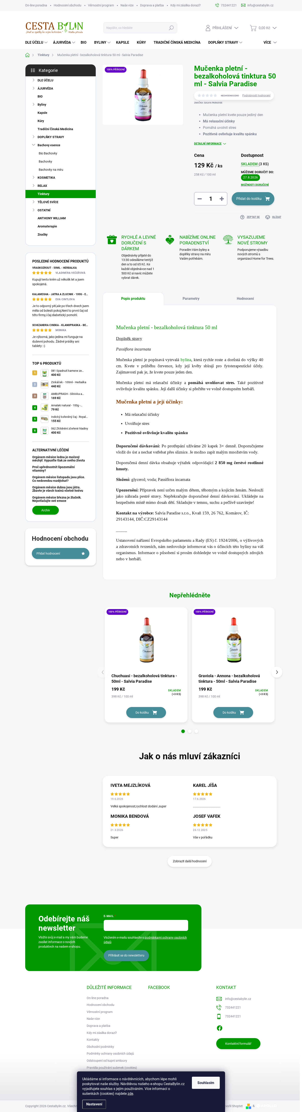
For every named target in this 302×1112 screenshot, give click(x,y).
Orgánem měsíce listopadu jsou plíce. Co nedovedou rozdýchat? (58, 478)
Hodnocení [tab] (245, 298)
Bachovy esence (49, 145)
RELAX (42, 186)
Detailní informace (208, 143)
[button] (183, 731)
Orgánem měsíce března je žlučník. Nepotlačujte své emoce (56, 499)
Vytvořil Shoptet (232, 1106)
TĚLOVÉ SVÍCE (48, 202)
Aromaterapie (47, 226)
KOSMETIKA (46, 177)
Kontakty (93, 1039)
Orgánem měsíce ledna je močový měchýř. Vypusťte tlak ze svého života (58, 458)
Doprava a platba (152, 5)
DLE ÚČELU (45, 80)
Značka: (208, 102)
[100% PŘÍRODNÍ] (146, 640)
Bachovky (45, 161)
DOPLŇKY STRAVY (51, 137)
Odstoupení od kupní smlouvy (107, 1060)
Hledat (171, 28)
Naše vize (127, 5)
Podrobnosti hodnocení (256, 95)
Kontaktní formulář (238, 1043)
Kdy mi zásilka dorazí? (185, 5)
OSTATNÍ (44, 210)
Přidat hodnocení (48, 553)
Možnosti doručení (255, 184)
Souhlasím (205, 1083)
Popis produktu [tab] (133, 298)
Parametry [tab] (191, 298)
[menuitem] (37, 42)
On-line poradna (36, 5)
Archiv (45, 510)
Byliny (42, 104)
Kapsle (42, 112)
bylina (186, 359)
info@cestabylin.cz (238, 999)
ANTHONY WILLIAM (52, 218)
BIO (40, 96)
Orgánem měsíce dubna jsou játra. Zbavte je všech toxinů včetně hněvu (57, 489)
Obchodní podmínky (100, 1046)
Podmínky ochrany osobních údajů (110, 1053)
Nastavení (94, 1104)
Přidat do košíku (249, 199)
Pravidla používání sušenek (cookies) (112, 1067)
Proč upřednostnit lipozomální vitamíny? (53, 468)
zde (130, 1093)
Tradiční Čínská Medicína (55, 129)
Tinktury (43, 194)
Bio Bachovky (48, 153)
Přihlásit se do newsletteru (126, 955)
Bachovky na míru (51, 169)
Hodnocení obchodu (67, 5)
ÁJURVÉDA (45, 88)
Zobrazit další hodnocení (189, 861)
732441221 (233, 1007)
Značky (43, 234)
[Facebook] (219, 1027)
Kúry (41, 121)
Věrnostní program (101, 5)
